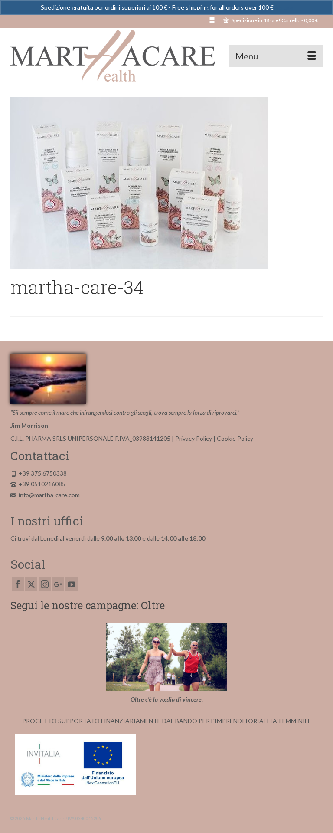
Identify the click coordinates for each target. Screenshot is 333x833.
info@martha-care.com (49, 494)
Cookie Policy (235, 438)
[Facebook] (18, 584)
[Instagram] (45, 584)
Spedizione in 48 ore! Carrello (274, 20)
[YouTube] (71, 584)
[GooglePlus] (58, 584)
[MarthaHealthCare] (166, 56)
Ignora (284, 7)
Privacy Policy (193, 438)
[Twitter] (31, 584)
